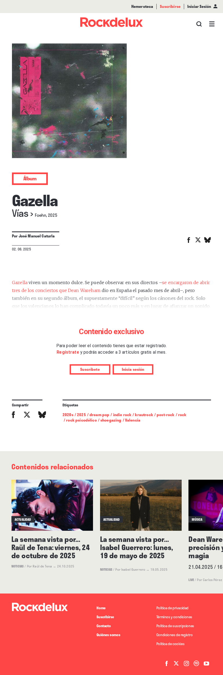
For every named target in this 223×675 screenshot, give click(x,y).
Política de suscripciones (175, 626)
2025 (81, 414)
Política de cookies (170, 643)
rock (182, 414)
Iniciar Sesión (199, 6)
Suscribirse (105, 617)
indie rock (122, 414)
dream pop (99, 414)
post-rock (165, 414)
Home (101, 608)
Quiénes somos (108, 635)
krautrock (144, 414)
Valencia (132, 420)
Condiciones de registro (174, 635)
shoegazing (111, 420)
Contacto (104, 626)
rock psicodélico (81, 420)
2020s (68, 414)
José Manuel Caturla (37, 236)
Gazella (19, 282)
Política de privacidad (172, 608)
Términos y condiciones (174, 617)
